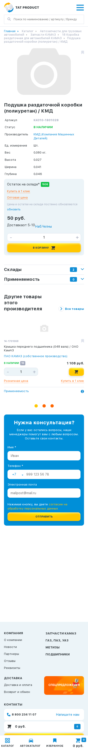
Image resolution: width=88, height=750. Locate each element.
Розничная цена (16, 381)
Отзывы (9, 661)
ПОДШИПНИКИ (58, 654)
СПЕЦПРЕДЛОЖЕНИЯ (64, 685)
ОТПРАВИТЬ (44, 516)
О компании (13, 640)
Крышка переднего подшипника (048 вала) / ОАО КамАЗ (41, 348)
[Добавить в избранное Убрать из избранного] (82, 341)
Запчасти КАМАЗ (43, 34)
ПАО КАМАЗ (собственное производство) (35, 356)
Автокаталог (30, 745)
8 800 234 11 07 (24, 714)
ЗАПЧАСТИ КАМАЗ (61, 633)
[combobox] (17, 474)
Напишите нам (67, 714)
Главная (9, 31)
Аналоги (10, 397)
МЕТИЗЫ (53, 647)
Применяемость (16, 391)
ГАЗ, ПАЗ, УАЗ (57, 640)
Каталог (28, 31)
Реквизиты (12, 668)
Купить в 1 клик (18, 191)
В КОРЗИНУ (41, 247)
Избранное (54, 745)
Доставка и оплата (18, 685)
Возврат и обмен (17, 692)
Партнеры (11, 654)
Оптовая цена (17, 197)
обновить (14, 209)
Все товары (74, 309)
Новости (10, 647)
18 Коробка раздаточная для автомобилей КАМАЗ (41, 36)
